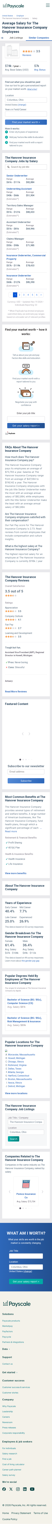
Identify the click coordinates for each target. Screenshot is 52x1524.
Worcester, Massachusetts (21, 1054)
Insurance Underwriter (18, 275)
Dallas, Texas (14, 1068)
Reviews (26, 55)
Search (13, 1138)
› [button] (29, 733)
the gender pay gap (30, 961)
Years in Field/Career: (16, 109)
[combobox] (26, 100)
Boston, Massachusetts (20, 1079)
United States (7, 16)
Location (12, 1127)
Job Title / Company (18, 1117)
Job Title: (13, 1250)
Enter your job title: (26, 413)
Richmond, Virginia (17, 1065)
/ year (16, 66)
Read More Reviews (16, 691)
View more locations (16, 1093)
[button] (2, 37)
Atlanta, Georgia (16, 1072)
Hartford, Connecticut (18, 1075)
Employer (20, 16)
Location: (9, 95)
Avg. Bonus (39, 69)
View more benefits (15, 873)
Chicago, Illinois (16, 1061)
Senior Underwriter (17, 175)
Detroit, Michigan (16, 1086)
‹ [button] (23, 733)
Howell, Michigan (16, 1058)
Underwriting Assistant (19, 188)
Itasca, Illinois (15, 1082)
